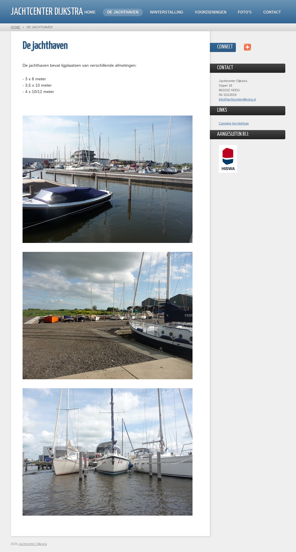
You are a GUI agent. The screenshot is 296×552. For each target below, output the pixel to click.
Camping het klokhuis (234, 123)
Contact (272, 12)
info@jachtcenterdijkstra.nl (237, 99)
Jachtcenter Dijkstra (47, 12)
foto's (245, 12)
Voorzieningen (210, 12)
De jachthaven (122, 12)
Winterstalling (166, 12)
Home (90, 12)
